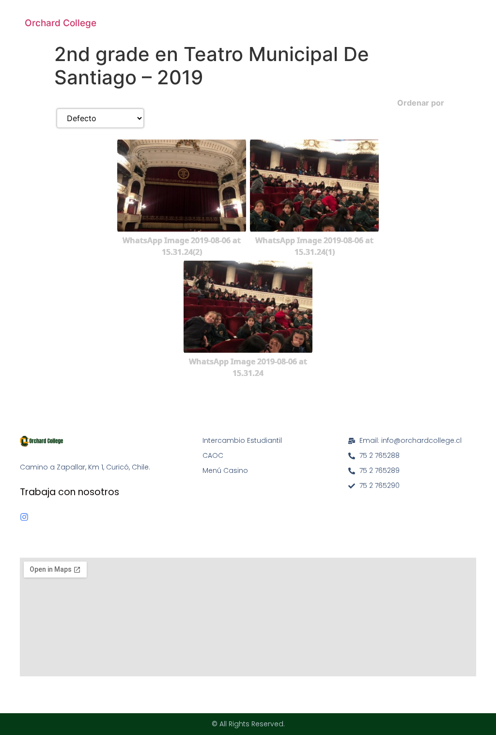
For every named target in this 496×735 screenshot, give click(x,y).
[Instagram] (24, 517)
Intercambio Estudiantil (242, 440)
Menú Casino (225, 470)
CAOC (212, 455)
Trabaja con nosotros (69, 492)
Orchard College (60, 23)
